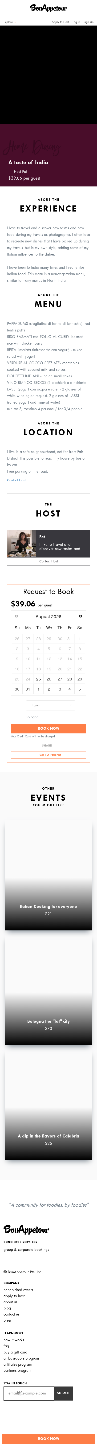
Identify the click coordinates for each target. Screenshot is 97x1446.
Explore (9, 22)
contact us (11, 1314)
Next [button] (86, 70)
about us (10, 1302)
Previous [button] (10, 70)
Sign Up (88, 22)
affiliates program (18, 1364)
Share (47, 745)
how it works (14, 1340)
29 (79, 679)
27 (60, 679)
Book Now (48, 728)
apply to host (14, 1296)
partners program (17, 1370)
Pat (42, 537)
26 (49, 679)
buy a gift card (15, 1352)
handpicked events (18, 1290)
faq (6, 1346)
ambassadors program (21, 1358)
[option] (48, 75)
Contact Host (16, 480)
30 (17, 689)
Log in (76, 22)
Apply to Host (60, 22)
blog (7, 1308)
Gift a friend (50, 755)
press (8, 1320)
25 (38, 679)
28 (69, 679)
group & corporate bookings (26, 1250)
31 (28, 689)
